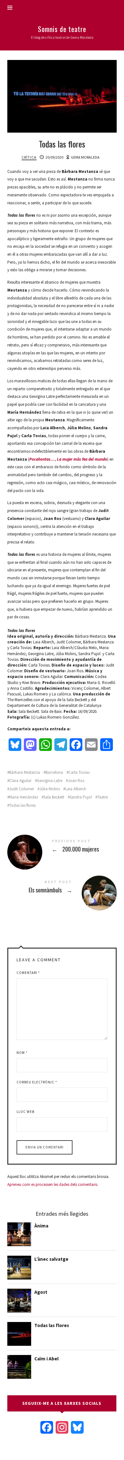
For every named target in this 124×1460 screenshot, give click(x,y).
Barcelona (54, 772)
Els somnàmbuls (61, 887)
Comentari (28, 972)
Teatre (102, 797)
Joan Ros (76, 781)
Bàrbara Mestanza (24, 772)
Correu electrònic (37, 1082)
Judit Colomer (21, 789)
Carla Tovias (79, 772)
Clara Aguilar (20, 781)
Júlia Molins (49, 789)
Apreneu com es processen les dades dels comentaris (52, 1184)
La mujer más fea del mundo (82, 459)
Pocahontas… (42, 459)
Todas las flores (22, 805)
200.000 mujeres (61, 846)
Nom (22, 1052)
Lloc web (25, 1111)
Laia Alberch (75, 789)
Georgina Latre (49, 781)
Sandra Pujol (81, 797)
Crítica (29, 157)
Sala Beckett (54, 797)
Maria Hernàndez (23, 797)
